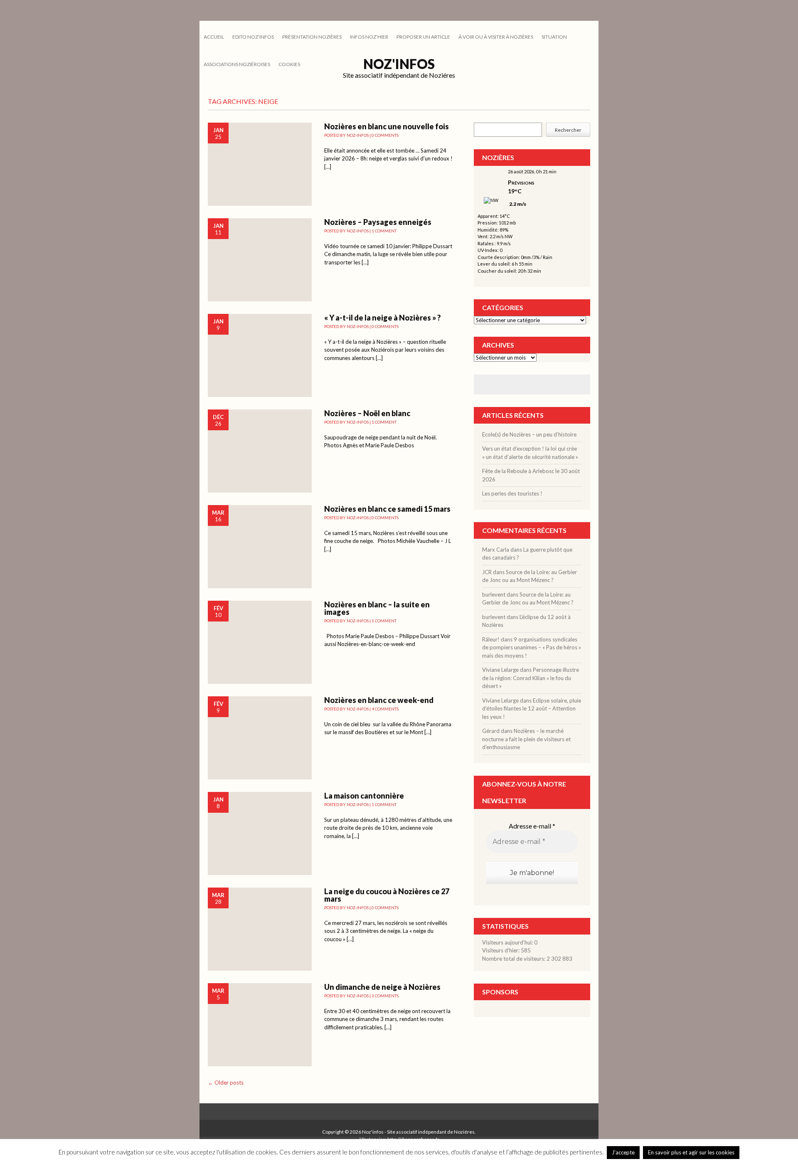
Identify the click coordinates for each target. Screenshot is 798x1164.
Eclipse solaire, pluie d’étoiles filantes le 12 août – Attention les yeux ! (531, 708)
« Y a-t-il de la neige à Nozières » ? (382, 317)
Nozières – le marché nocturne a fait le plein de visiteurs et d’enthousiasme (526, 739)
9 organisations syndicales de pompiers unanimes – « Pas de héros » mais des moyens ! (531, 647)
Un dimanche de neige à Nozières (382, 986)
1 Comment (384, 230)
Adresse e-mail (532, 826)
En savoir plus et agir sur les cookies (691, 1152)
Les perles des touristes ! (512, 493)
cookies (289, 64)
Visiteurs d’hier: (501, 950)
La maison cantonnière (364, 795)
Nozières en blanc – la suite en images (377, 608)
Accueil (214, 37)
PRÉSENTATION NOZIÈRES (312, 37)
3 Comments (385, 995)
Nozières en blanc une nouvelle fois (386, 126)
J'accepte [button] (623, 1152)
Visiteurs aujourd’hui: (508, 942)
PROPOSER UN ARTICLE (423, 37)
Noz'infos (399, 64)
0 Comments (385, 135)
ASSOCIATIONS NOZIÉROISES (237, 64)
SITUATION (554, 37)
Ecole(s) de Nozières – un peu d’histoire (529, 434)
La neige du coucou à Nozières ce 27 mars (386, 895)
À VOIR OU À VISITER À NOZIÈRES (495, 37)
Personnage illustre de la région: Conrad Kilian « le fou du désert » (530, 677)
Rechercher (568, 130)
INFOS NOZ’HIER (369, 37)
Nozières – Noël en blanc (367, 413)
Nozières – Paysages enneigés (377, 222)
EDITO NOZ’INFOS (253, 37)
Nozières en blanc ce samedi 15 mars (387, 508)
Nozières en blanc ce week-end (378, 700)
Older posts (226, 1082)
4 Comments (385, 708)
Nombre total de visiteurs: (514, 958)
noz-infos (358, 135)
